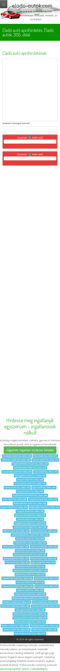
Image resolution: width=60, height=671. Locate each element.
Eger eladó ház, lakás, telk (44, 487)
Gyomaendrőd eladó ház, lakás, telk (30, 554)
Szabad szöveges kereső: (16, 123)
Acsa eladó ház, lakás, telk (17, 562)
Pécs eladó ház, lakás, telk (45, 456)
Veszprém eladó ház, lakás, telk (43, 499)
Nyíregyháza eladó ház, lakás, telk (30, 475)
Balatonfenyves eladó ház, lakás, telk (30, 614)
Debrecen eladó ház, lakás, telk (16, 459)
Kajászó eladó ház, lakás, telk (30, 590)
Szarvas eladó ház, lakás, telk (30, 491)
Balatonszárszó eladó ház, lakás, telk (30, 570)
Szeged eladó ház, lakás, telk (30, 479)
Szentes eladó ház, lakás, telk (17, 629)
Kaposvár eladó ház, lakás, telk (15, 606)
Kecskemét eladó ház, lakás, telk (17, 471)
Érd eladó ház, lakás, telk (46, 586)
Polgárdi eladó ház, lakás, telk (30, 511)
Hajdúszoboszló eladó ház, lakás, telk (30, 495)
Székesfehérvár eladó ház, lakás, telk (30, 527)
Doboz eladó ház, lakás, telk (43, 558)
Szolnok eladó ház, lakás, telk (30, 519)
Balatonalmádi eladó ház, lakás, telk (30, 503)
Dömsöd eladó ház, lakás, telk (30, 582)
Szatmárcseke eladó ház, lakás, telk (30, 542)
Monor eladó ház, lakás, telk (16, 531)
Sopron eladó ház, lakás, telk (14, 507)
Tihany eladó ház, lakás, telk (15, 546)
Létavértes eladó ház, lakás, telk (30, 550)
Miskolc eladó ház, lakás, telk (45, 459)
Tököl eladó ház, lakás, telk (44, 629)
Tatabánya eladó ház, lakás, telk (30, 566)
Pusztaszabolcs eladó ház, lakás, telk (30, 617)
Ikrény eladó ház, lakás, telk (16, 558)
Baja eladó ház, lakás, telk (43, 562)
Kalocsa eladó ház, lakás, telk (44, 546)
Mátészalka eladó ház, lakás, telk (44, 507)
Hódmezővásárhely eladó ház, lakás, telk (30, 535)
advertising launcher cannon (14, 668)
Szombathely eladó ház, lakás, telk (30, 483)
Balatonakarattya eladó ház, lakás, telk (30, 598)
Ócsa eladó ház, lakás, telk (45, 602)
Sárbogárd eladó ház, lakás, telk (30, 609)
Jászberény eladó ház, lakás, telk (30, 574)
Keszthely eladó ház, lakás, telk (30, 538)
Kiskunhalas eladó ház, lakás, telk (17, 578)
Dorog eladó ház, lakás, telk (43, 531)
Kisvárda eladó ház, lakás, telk (45, 606)
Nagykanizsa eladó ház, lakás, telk (30, 523)
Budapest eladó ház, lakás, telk (17, 456)
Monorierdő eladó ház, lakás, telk (30, 515)
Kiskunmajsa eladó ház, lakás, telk (30, 594)
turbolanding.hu (40, 668)
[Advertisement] (30, 90)
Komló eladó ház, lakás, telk (17, 487)
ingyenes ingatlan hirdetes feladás (30, 450)
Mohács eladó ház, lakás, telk (15, 625)
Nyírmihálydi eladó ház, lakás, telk (30, 633)
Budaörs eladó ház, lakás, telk (16, 602)
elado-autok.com (32, 5)
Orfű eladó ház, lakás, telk (14, 499)
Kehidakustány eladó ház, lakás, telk (30, 467)
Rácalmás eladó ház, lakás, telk (44, 625)
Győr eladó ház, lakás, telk (46, 471)
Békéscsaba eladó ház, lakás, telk (30, 621)
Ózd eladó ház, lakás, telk (46, 578)
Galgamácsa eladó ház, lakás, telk (17, 586)
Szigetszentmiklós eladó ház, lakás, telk (30, 463)
